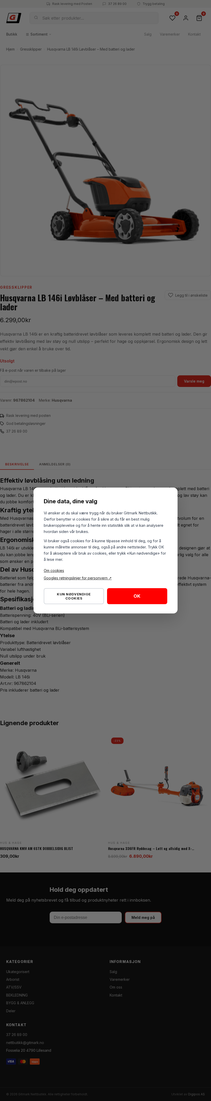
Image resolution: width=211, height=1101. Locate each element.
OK (137, 596)
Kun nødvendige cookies (74, 596)
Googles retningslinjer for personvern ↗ (78, 578)
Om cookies (54, 570)
